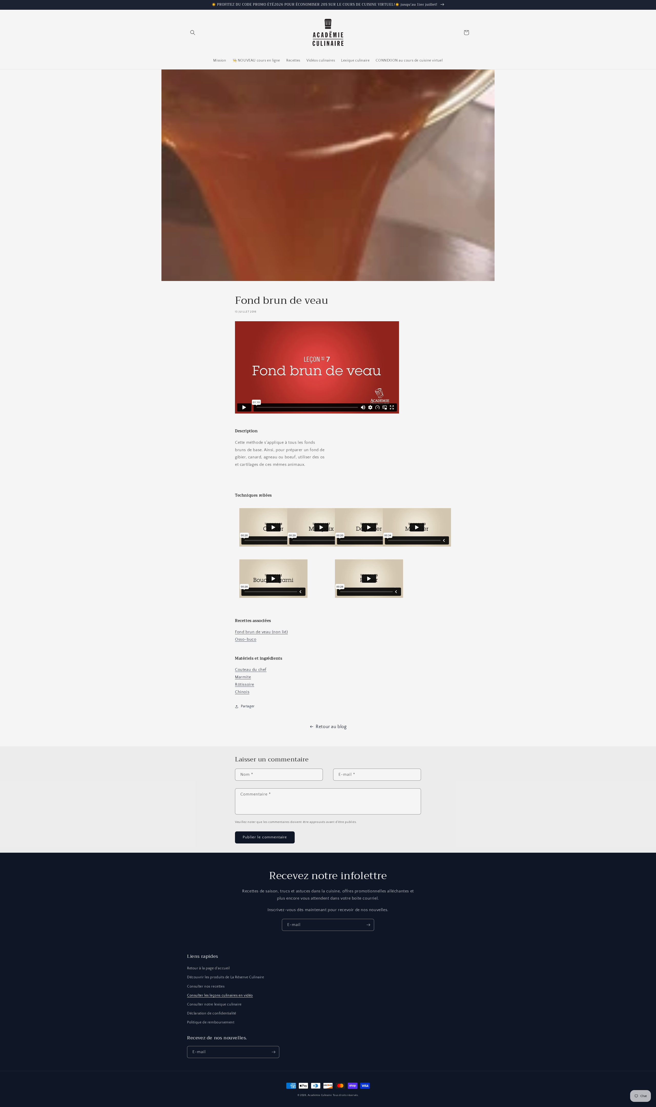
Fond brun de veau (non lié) (261, 632)
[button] (192, 32)
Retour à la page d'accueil (208, 968)
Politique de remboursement (210, 1022)
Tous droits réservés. (346, 1095)
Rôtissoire (244, 684)
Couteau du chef (250, 669)
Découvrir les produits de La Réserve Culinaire (225, 977)
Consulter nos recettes (205, 986)
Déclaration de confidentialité (211, 1013)
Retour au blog (331, 726)
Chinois (242, 692)
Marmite (243, 677)
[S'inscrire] (368, 925)
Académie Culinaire (320, 1095)
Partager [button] (248, 706)
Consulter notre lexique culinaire (214, 1004)
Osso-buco (245, 639)
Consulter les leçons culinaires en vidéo (220, 995)
